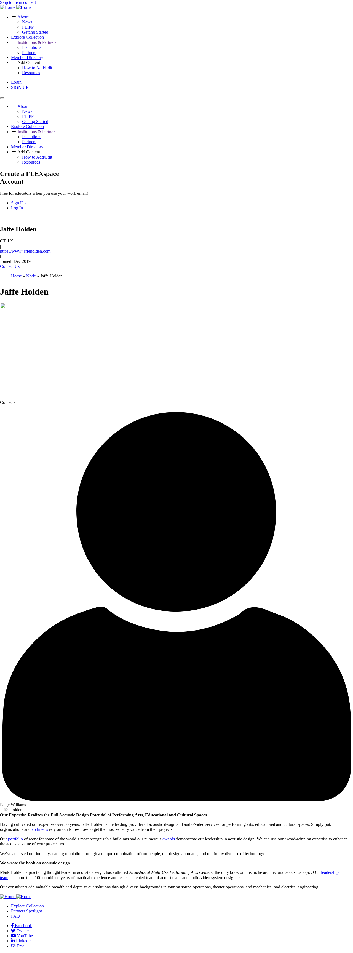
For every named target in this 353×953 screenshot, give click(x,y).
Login (16, 82)
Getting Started (35, 32)
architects (40, 829)
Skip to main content (18, 2)
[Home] (15, 7)
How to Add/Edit (37, 67)
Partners (29, 52)
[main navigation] (2, 98)
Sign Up (18, 203)
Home (16, 276)
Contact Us (10, 266)
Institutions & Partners (37, 42)
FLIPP (28, 27)
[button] (14, 17)
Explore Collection (27, 37)
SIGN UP (19, 87)
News (27, 22)
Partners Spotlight (26, 911)
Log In (17, 207)
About (22, 17)
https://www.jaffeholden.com (25, 251)
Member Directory (27, 57)
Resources (31, 72)
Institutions (31, 47)
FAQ (15, 916)
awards (168, 839)
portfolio (15, 839)
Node (31, 276)
